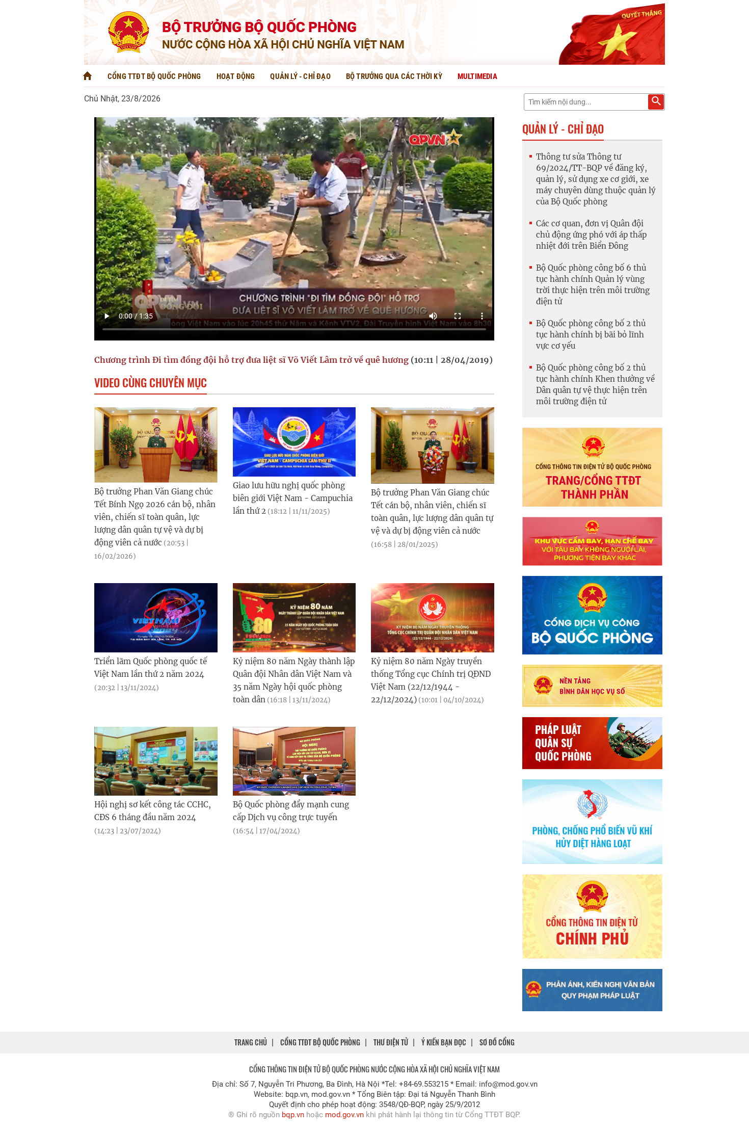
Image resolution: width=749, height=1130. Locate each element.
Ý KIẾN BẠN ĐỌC (443, 1042)
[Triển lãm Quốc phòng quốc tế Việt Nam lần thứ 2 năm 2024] (156, 617)
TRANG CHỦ (250, 1042)
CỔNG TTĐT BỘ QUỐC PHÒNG (320, 1042)
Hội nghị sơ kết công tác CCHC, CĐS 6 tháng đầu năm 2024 (152, 817)
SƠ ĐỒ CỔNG (497, 1042)
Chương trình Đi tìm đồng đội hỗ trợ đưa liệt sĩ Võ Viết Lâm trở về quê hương (251, 360)
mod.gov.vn (344, 1114)
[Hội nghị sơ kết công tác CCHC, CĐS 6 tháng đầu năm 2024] (156, 761)
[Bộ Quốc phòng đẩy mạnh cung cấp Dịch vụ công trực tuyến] (294, 761)
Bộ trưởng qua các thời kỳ (394, 76)
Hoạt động (236, 76)
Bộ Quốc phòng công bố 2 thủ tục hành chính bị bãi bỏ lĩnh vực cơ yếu (591, 335)
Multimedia (477, 76)
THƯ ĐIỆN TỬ (390, 1042)
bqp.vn (293, 1114)
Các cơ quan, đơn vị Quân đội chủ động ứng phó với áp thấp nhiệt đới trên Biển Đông (591, 235)
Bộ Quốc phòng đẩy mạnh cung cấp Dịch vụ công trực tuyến (291, 817)
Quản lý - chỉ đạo (300, 76)
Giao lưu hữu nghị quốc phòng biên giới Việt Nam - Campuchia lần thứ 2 (293, 498)
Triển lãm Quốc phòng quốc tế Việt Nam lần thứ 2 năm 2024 (150, 674)
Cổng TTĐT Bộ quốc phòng (154, 76)
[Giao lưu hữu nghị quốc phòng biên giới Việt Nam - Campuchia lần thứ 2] (294, 441)
